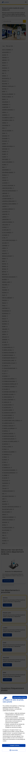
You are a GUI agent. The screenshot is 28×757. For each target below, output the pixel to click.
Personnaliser (14, 750)
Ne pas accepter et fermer (19, 697)
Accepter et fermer (14, 745)
